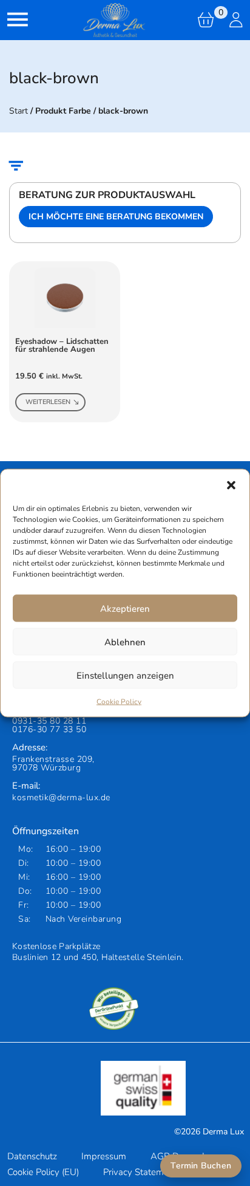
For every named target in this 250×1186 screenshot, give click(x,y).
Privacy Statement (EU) (149, 1172)
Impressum (103, 1156)
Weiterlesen (47, 401)
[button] (231, 485)
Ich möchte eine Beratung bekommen (116, 216)
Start (18, 111)
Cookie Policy (118, 702)
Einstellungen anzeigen (125, 675)
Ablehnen (125, 642)
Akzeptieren (125, 608)
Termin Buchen (201, 1165)
